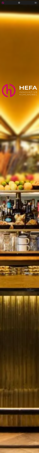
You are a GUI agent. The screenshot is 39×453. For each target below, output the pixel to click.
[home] (3, 3)
